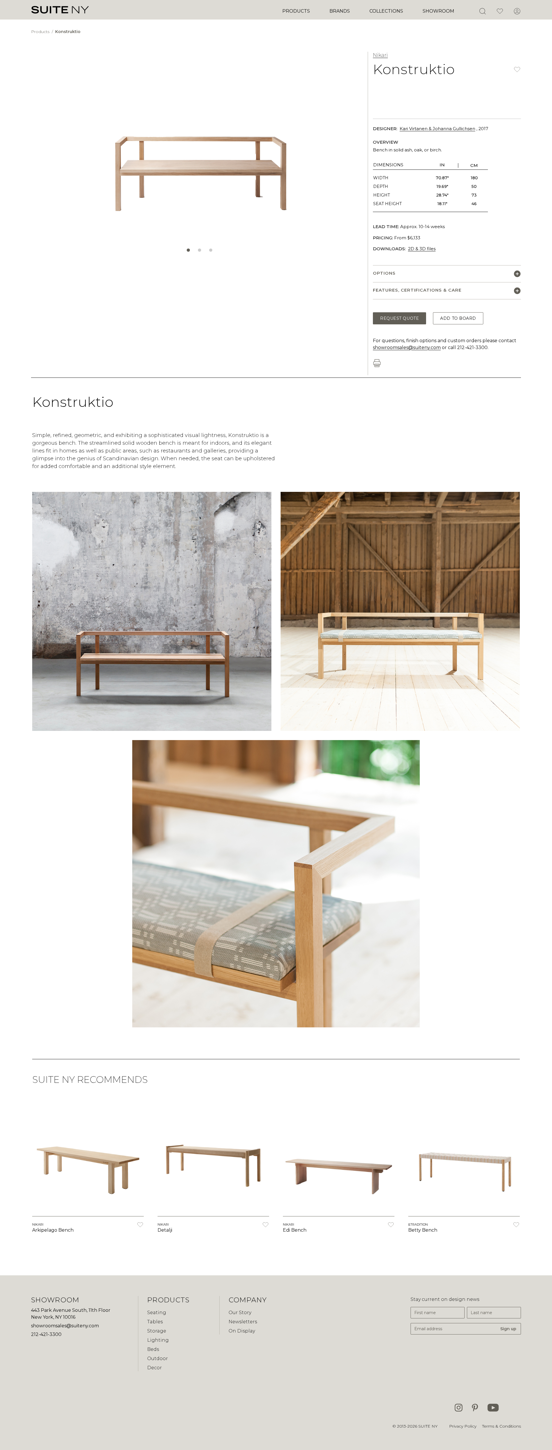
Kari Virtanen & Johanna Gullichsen (437, 128)
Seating (156, 1312)
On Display (242, 1331)
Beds (153, 1349)
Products (296, 11)
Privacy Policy (462, 1426)
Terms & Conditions (501, 1426)
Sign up (508, 1328)
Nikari (380, 55)
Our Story (240, 1312)
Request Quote (399, 318)
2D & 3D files (422, 248)
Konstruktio (67, 31)
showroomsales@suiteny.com (407, 347)
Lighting (158, 1340)
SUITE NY (428, 1426)
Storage (156, 1331)
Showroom (438, 11)
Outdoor (157, 1358)
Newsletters (243, 1321)
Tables (155, 1321)
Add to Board (458, 318)
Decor (154, 1367)
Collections (386, 11)
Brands (339, 11)
